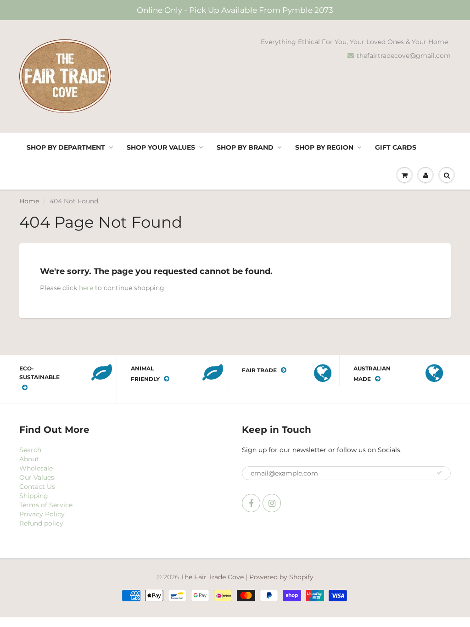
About (29, 459)
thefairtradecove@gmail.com (404, 55)
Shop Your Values (161, 147)
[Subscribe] (439, 472)
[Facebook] (251, 503)
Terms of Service (46, 505)
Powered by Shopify (281, 577)
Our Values (36, 477)
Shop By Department (66, 147)
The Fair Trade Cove (212, 577)
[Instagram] (272, 503)
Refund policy (41, 523)
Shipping (33, 496)
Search (30, 450)
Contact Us (37, 486)
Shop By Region (324, 147)
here (86, 288)
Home (29, 201)
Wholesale (36, 468)
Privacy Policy (42, 514)
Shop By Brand (245, 147)
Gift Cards (395, 147)
